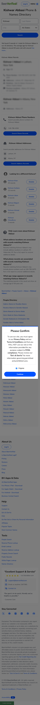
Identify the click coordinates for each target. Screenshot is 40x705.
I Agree (21, 368)
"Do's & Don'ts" (16, 355)
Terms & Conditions (15, 342)
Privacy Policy (19, 339)
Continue (20, 374)
